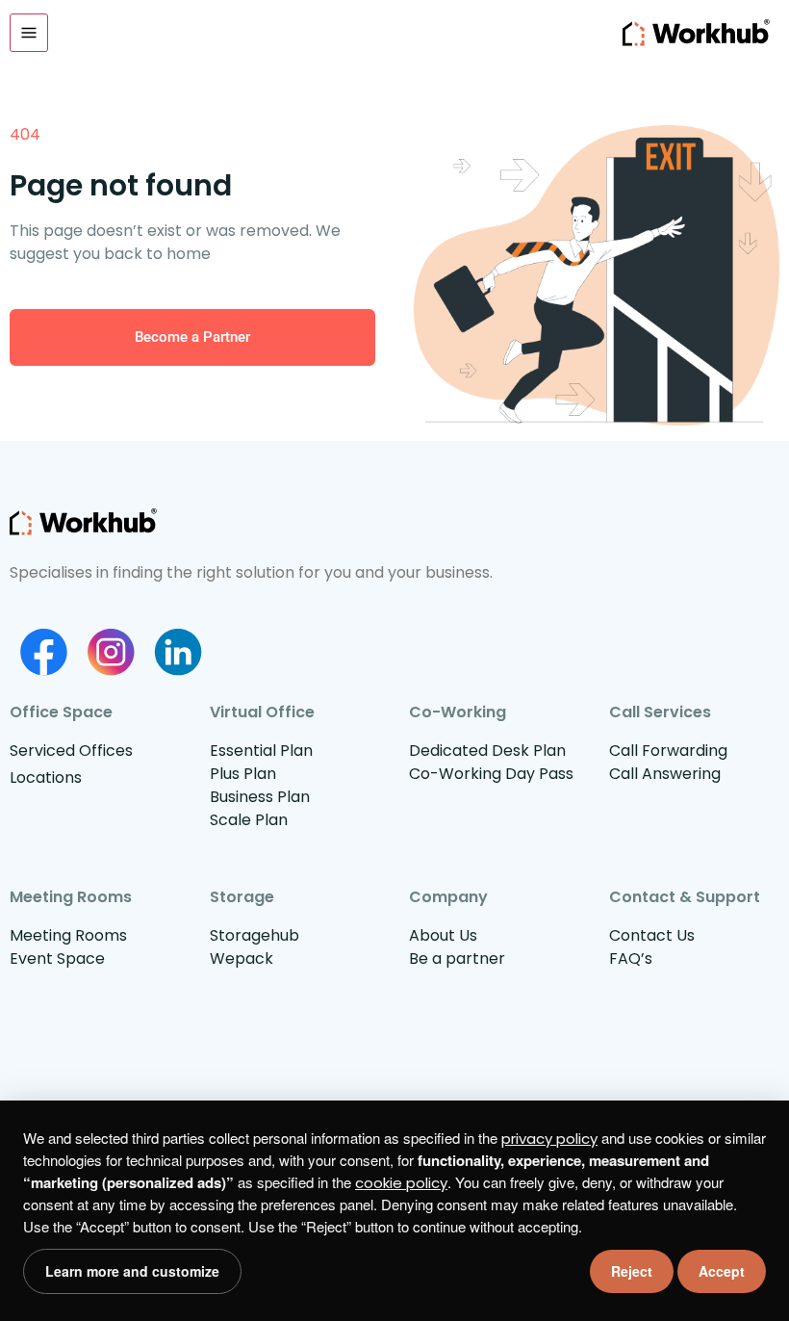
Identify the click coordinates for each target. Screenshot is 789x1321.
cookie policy (401, 1183)
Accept (722, 1271)
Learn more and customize (132, 1271)
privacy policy (549, 1138)
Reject (631, 1271)
